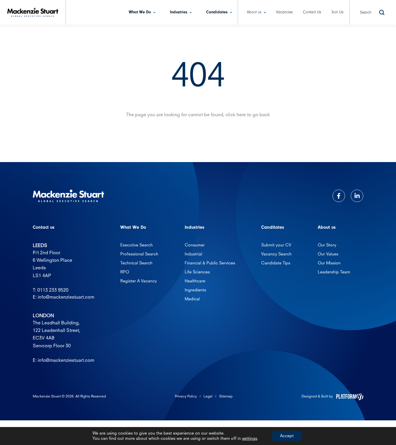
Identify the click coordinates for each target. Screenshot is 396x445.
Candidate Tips (275, 263)
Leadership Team (334, 272)
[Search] (381, 12)
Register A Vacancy (138, 281)
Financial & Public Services (210, 263)
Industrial (193, 254)
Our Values (328, 254)
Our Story (327, 245)
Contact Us (312, 12)
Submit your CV (276, 245)
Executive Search (136, 245)
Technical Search (136, 263)
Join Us (337, 12)
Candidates (217, 12)
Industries (178, 12)
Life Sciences (197, 272)
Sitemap (225, 396)
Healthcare (195, 281)
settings (249, 439)
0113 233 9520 (52, 290)
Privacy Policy (186, 396)
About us (254, 12)
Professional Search (139, 254)
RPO (124, 272)
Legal (208, 396)
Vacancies (284, 12)
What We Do (140, 12)
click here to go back (248, 115)
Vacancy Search (276, 254)
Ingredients (195, 290)
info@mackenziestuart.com (66, 297)
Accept (287, 436)
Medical (192, 299)
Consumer (195, 245)
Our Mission (329, 263)
